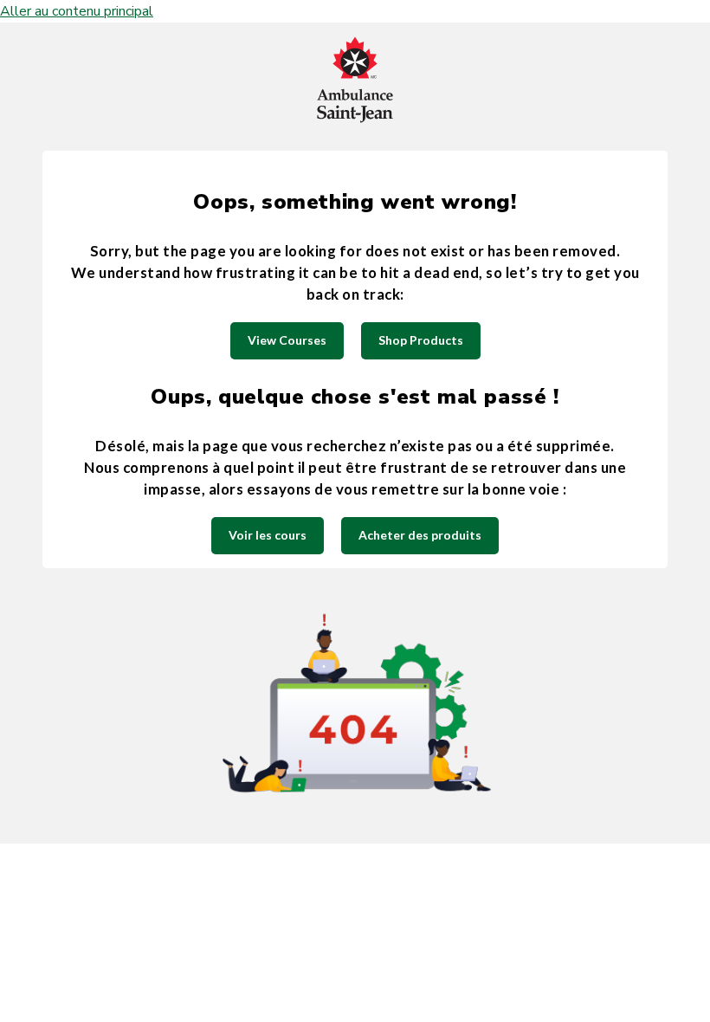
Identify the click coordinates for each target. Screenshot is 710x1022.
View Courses (287, 340)
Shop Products (420, 340)
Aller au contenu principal (76, 11)
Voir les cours (268, 534)
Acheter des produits (419, 534)
